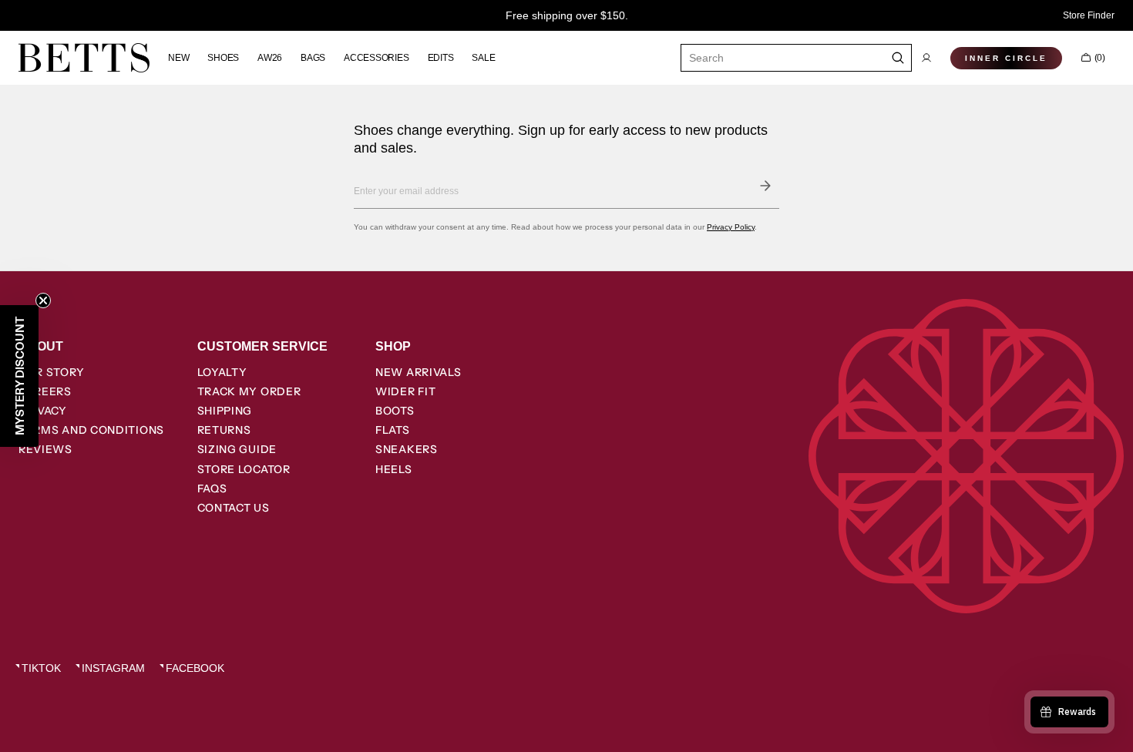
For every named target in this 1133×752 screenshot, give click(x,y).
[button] (926, 58)
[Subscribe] (765, 186)
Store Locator (244, 469)
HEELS (393, 469)
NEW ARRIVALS (418, 372)
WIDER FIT (405, 391)
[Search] (898, 58)
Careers (45, 391)
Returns (224, 430)
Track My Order (249, 391)
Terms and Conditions (91, 430)
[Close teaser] (43, 300)
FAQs (212, 488)
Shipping (225, 411)
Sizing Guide (237, 449)
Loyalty (222, 372)
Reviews (45, 449)
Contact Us (233, 508)
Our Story (51, 372)
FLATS (392, 430)
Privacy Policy (731, 227)
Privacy (42, 411)
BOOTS (395, 411)
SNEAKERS (406, 449)
